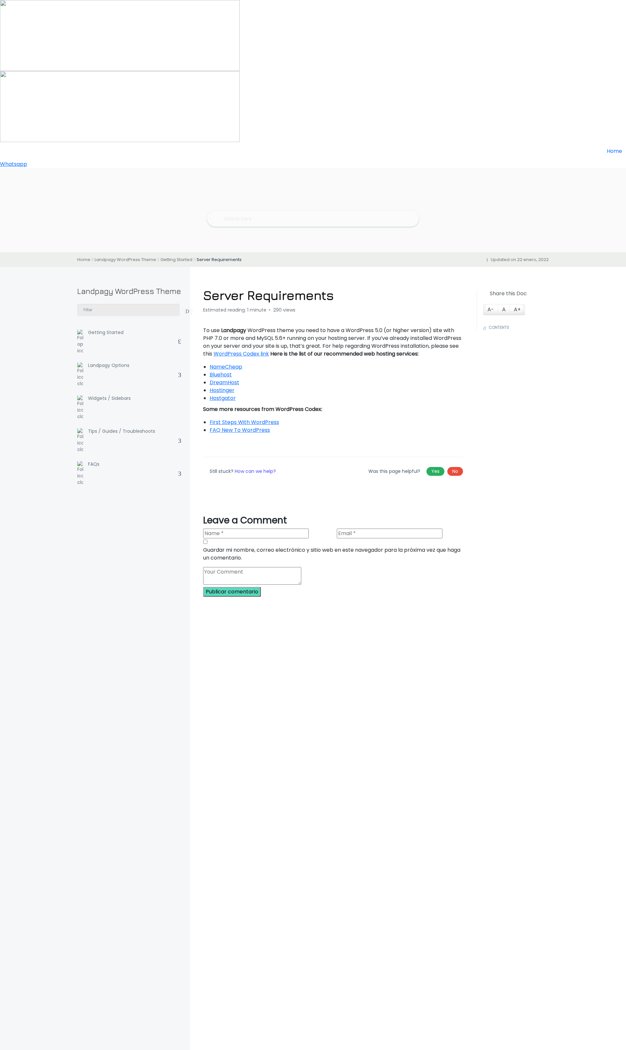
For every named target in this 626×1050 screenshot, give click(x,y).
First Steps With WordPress (244, 422)
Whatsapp (13, 164)
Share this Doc (508, 293)
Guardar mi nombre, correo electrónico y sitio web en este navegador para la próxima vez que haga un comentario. (331, 553)
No (455, 471)
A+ (517, 309)
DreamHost (224, 382)
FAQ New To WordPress (240, 430)
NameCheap (226, 367)
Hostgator (223, 398)
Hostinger (222, 390)
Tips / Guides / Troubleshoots (121, 431)
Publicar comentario (232, 591)
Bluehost (221, 374)
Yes (435, 471)
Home (615, 151)
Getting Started (106, 332)
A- (490, 309)
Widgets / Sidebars (109, 398)
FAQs (93, 464)
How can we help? (255, 471)
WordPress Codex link (241, 353)
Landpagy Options (108, 365)
